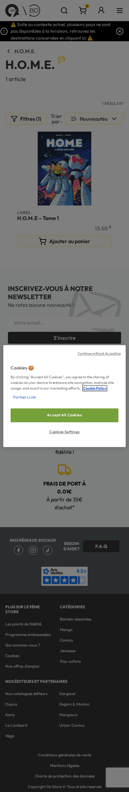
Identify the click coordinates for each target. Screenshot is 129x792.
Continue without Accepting (99, 353)
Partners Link (24, 397)
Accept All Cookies (64, 415)
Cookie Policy (95, 388)
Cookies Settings (64, 431)
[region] (64, 396)
